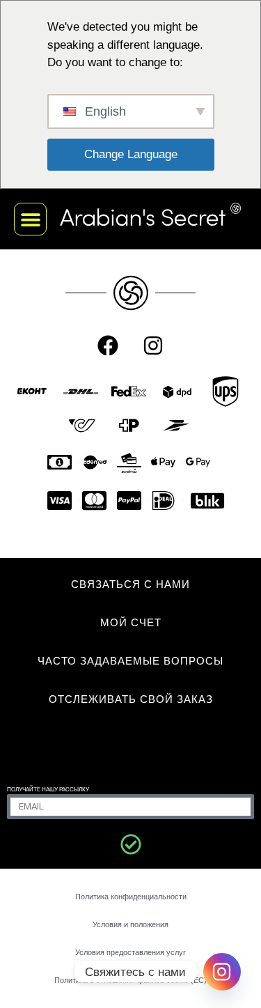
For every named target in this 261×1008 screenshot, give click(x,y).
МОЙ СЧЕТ (130, 622)
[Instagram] (153, 345)
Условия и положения (130, 924)
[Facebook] (108, 345)
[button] (30, 219)
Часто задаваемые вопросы (130, 661)
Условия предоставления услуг (130, 952)
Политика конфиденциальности (131, 896)
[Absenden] (130, 844)
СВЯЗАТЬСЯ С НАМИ (130, 584)
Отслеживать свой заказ (131, 699)
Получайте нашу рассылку (48, 789)
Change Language (131, 154)
